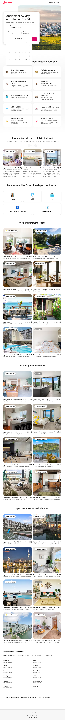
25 (12, 59)
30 (29, 59)
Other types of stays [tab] (23, 655)
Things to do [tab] (48, 655)
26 (15, 59)
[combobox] (21, 28)
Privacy (30, 717)
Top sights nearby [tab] (37, 655)
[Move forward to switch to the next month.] (29, 38)
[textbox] (14, 34)
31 (9, 63)
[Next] (35, 145)
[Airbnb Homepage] (7, 2)
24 (9, 59)
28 (22, 59)
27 (19, 59)
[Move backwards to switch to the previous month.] (9, 38)
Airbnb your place (54, 3)
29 (26, 59)
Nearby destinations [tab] (9, 655)
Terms (35, 717)
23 (29, 56)
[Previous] (29, 145)
